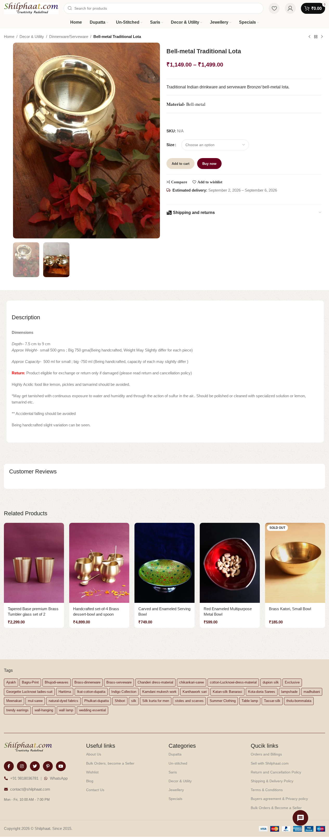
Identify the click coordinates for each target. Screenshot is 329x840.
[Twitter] (35, 766)
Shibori (120, 701)
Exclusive (292, 682)
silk (133, 701)
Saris (173, 772)
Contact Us (95, 790)
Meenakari (14, 701)
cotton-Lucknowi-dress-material (233, 682)
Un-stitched (178, 763)
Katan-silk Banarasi (227, 692)
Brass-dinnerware (87, 682)
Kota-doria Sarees (261, 692)
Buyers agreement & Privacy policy (279, 799)
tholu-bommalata (298, 701)
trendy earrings (17, 710)
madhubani (312, 692)
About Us (93, 754)
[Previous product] (309, 37)
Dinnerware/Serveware (68, 36)
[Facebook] (9, 766)
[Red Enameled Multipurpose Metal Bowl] (230, 563)
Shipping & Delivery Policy (272, 781)
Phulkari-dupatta (96, 701)
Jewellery (176, 790)
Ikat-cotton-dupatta (91, 692)
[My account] (290, 8)
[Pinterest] (48, 766)
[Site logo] (31, 8)
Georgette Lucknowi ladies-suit (29, 692)
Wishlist (92, 772)
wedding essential (92, 710)
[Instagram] (22, 766)
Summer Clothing (223, 701)
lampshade (289, 692)
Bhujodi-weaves (56, 682)
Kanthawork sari (195, 692)
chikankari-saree (191, 682)
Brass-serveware (119, 682)
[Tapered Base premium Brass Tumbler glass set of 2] (34, 563)
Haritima (65, 692)
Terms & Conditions (267, 790)
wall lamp (66, 710)
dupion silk (271, 682)
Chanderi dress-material (155, 682)
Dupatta (175, 754)
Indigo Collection (123, 692)
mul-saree (35, 701)
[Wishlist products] (274, 8)
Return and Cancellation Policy (276, 772)
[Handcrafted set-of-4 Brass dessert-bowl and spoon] (99, 563)
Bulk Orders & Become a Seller (276, 808)
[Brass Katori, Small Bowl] (295, 563)
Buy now (209, 164)
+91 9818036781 (24, 778)
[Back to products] (316, 37)
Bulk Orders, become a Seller (110, 763)
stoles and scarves (189, 701)
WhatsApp (59, 778)
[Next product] (322, 37)
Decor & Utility (32, 36)
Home (9, 36)
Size (170, 144)
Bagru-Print (30, 682)
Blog (89, 781)
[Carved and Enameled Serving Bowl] (164, 563)
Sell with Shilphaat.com (270, 763)
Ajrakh (11, 682)
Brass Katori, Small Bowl (290, 609)
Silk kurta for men (155, 701)
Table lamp (250, 701)
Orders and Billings (266, 754)
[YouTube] (61, 766)
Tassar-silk (272, 701)
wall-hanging (44, 710)
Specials (175, 799)
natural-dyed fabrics (63, 701)
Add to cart (180, 164)
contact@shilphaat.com (30, 789)
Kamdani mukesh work (159, 692)
